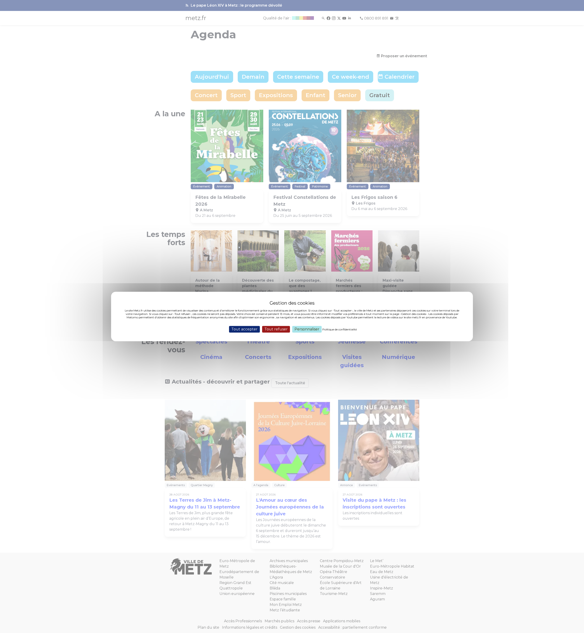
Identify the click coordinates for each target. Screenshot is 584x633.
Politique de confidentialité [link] (339, 329)
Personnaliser (307, 329)
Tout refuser (276, 329)
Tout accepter (244, 329)
